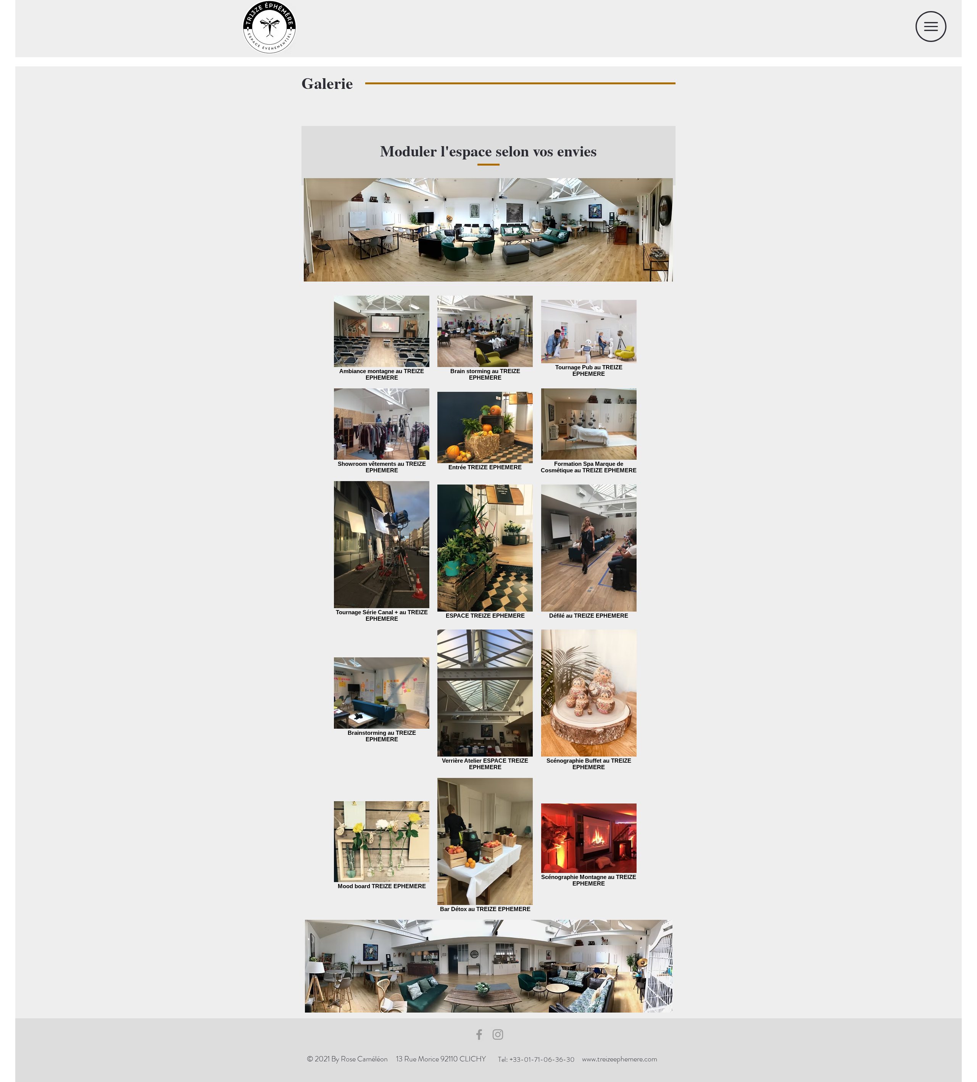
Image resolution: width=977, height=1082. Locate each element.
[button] (931, 26)
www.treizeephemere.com (619, 1058)
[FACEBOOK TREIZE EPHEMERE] (479, 1034)
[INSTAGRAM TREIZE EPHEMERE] (498, 1034)
